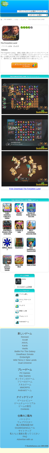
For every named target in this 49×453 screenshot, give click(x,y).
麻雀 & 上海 (23, 311)
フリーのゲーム (24, 381)
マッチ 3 (23, 19)
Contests (25, 409)
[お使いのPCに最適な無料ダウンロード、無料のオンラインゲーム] (5, 4)
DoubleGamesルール (25, 428)
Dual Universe (25, 363)
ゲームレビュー (24, 400)
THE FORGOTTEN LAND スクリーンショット (25, 76)
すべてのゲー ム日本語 (24, 287)
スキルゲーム (24, 384)
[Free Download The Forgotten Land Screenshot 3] (24, 169)
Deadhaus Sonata (24, 354)
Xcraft (25, 340)
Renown (25, 337)
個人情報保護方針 (24, 425)
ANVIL (25, 343)
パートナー (25, 419)
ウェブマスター (24, 422)
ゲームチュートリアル (25, 403)
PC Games (25, 373)
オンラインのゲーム (24, 379)
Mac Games (25, 376)
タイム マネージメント (25, 300)
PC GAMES (8, 19)
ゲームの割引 (24, 406)
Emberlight (25, 357)
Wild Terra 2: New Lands (25, 360)
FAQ (25, 436)
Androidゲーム (24, 322)
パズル (16, 19)
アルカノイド (23, 316)
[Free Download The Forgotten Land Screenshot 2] (24, 132)
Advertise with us (25, 439)
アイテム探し (23, 294)
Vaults (25, 348)
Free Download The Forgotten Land (24, 189)
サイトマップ (24, 431)
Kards (25, 345)
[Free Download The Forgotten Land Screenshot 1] (24, 96)
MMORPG (25, 387)
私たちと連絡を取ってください (25, 433)
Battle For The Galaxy (25, 351)
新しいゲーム (25, 333)
